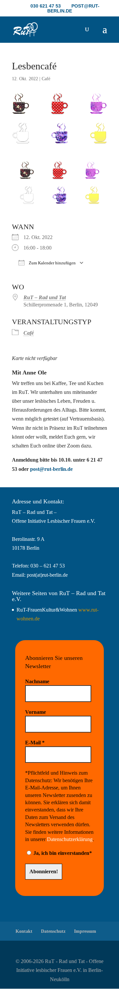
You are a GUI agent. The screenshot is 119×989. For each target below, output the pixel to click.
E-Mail (35, 742)
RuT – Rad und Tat (44, 297)
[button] (104, 33)
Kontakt (24, 931)
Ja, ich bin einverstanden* (62, 853)
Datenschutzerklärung (70, 839)
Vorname (35, 712)
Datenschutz (53, 931)
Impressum (85, 931)
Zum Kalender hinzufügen (52, 262)
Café (46, 78)
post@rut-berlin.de (51, 469)
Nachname (37, 681)
